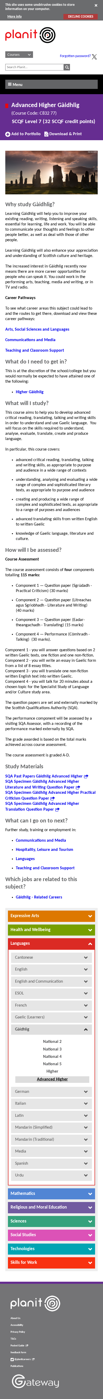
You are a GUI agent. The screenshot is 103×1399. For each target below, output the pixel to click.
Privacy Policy (18, 1332)
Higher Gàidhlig (30, 392)
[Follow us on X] (94, 56)
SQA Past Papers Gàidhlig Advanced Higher (44, 776)
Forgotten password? (75, 56)
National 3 (52, 1049)
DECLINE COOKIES (80, 16)
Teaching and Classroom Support (34, 351)
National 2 (52, 1042)
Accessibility (17, 1325)
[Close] (96, 5)
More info (14, 16)
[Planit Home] (30, 46)
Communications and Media (30, 340)
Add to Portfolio (25, 136)
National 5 (52, 1064)
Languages (25, 859)
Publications (17, 1366)
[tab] (51, 916)
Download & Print (65, 136)
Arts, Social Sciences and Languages (37, 329)
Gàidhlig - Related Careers (39, 897)
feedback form (18, 1352)
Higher (52, 1071)
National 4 (52, 1057)
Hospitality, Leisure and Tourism (44, 850)
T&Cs (13, 1339)
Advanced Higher (52, 1079)
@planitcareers (22, 1359)
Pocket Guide (17, 1346)
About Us (15, 1318)
